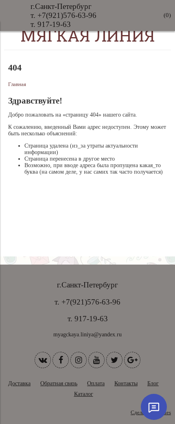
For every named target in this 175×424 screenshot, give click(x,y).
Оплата (96, 383)
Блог (153, 383)
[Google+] (132, 360)
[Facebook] (60, 360)
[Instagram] (78, 360)
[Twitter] (114, 360)
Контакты (126, 383)
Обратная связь (58, 383)
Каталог (83, 394)
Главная (17, 84)
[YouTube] (96, 360)
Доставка (19, 383)
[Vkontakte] (43, 360)
